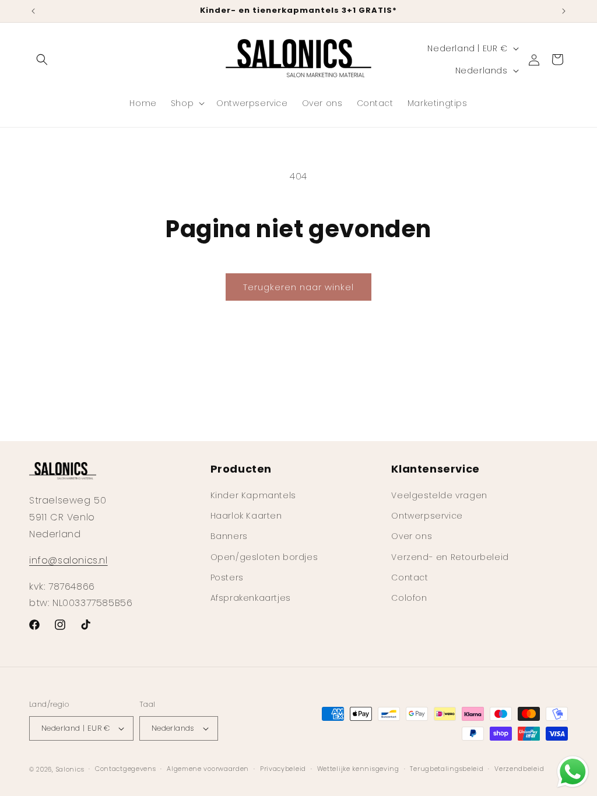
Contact (409, 577)
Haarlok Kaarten (246, 516)
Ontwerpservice (426, 516)
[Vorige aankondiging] (33, 11)
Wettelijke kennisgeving (358, 768)
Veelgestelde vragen (439, 495)
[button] (42, 59)
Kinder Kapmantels (253, 495)
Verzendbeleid (519, 768)
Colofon (409, 598)
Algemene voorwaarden (208, 768)
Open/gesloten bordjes (264, 557)
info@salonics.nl (68, 560)
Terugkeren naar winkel (298, 287)
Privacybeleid (283, 768)
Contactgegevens (125, 768)
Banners (229, 536)
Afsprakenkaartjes (250, 598)
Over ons (411, 536)
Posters (227, 577)
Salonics (70, 769)
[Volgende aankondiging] (564, 11)
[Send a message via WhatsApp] (572, 771)
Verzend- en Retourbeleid (449, 557)
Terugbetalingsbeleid (446, 768)
